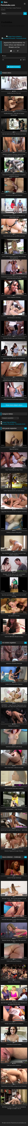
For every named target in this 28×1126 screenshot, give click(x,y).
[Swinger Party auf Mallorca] (14, 36)
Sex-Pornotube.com (8, 3)
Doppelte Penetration (15, 66)
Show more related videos (14, 405)
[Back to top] (23, 1121)
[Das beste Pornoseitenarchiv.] (14, 38)
